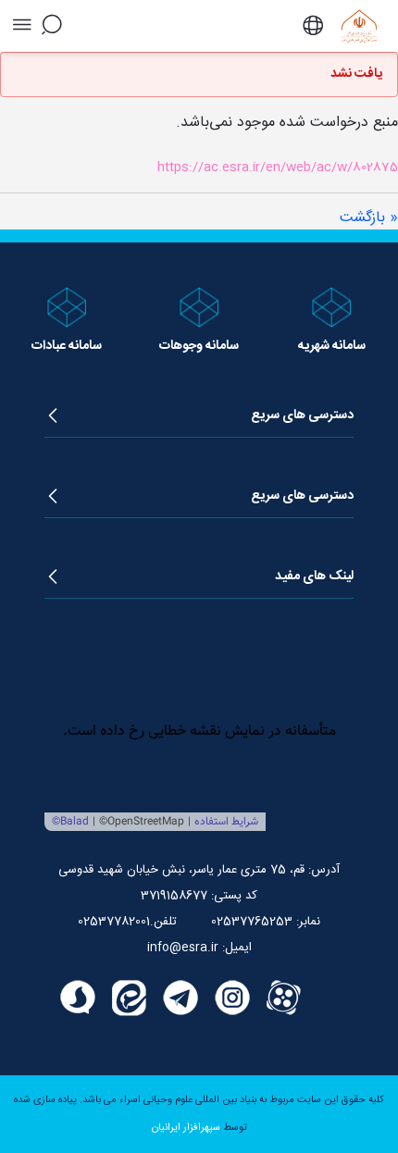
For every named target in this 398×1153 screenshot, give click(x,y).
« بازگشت (369, 217)
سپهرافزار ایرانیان (186, 1128)
